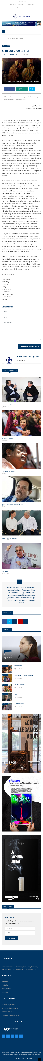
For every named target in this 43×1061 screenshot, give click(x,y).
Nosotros (13, 4)
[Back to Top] (39, 1059)
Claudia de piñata (9, 655)
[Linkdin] (27, 8)
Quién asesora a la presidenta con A (13, 505)
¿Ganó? (16, 694)
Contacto (29, 1058)
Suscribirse (11, 938)
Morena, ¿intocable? (8, 438)
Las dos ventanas (19, 684)
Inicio (3, 39)
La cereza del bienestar (9, 405)
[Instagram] (16, 1037)
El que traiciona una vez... (9, 538)
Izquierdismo (18, 666)
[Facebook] (14, 8)
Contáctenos (30, 4)
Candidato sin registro (8, 471)
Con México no (19, 703)
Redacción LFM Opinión (11, 55)
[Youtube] (24, 8)
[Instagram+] (21, 8)
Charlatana (5, 571)
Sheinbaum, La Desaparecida (23, 675)
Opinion (8, 651)
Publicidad (21, 4)
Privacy (14, 1058)
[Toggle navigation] (3, 31)
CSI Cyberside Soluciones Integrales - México (25, 1055)
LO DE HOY (6, 46)
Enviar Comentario (30, 346)
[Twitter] (18, 8)
